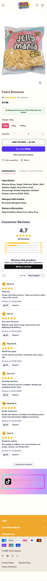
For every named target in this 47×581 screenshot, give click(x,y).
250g (5, 126)
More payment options (23, 155)
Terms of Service (9, 567)
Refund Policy (25, 563)
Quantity (5, 134)
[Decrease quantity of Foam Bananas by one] (14, 134)
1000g (22, 126)
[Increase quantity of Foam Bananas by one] (42, 134)
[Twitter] (17, 556)
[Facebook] (8, 556)
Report (15, 305)
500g (13, 126)
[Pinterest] (3, 556)
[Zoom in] (40, 83)
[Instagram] (12, 556)
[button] (42, 5)
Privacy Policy (8, 563)
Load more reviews (23, 464)
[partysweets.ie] (23, 5)
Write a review (23, 266)
